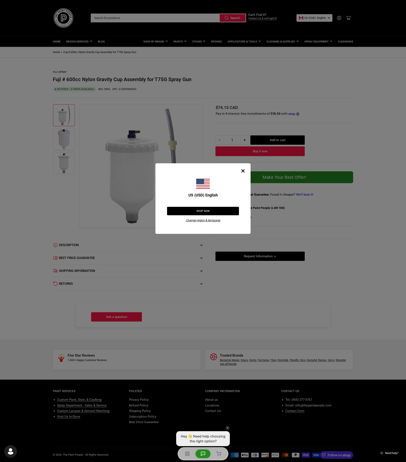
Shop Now (203, 211)
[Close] (243, 171)
